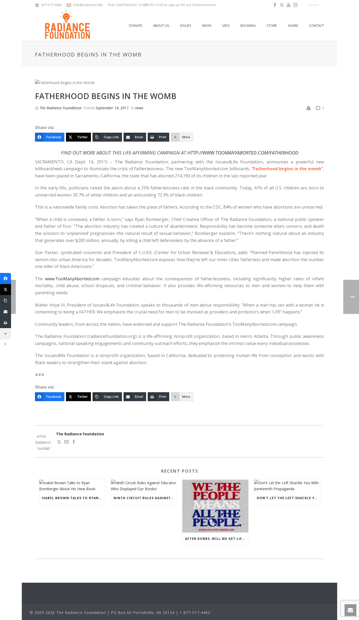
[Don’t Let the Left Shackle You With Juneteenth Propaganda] (287, 486)
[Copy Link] (5, 300)
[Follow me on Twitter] (59, 442)
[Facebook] (5, 278)
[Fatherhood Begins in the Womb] (179, 82)
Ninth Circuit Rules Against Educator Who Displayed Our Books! (145, 498)
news (139, 107)
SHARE (293, 25)
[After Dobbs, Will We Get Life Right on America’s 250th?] (215, 506)
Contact (316, 25)
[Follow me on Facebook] (74, 442)
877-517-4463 (52, 4)
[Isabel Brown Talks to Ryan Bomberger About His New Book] (72, 486)
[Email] (5, 311)
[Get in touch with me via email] (66, 442)
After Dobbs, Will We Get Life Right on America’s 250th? (216, 538)
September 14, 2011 (112, 107)
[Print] (308, 108)
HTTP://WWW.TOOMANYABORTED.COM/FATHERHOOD (242, 152)
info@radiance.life (88, 4)
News (207, 25)
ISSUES (185, 25)
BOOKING (248, 25)
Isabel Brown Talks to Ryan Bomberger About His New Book (73, 498)
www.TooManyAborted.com (72, 279)
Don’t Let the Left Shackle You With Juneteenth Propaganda (288, 498)
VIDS (226, 25)
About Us (161, 25)
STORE (271, 25)
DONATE (135, 25)
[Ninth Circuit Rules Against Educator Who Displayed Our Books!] (144, 486)
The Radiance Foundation (60, 107)
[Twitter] (5, 289)
